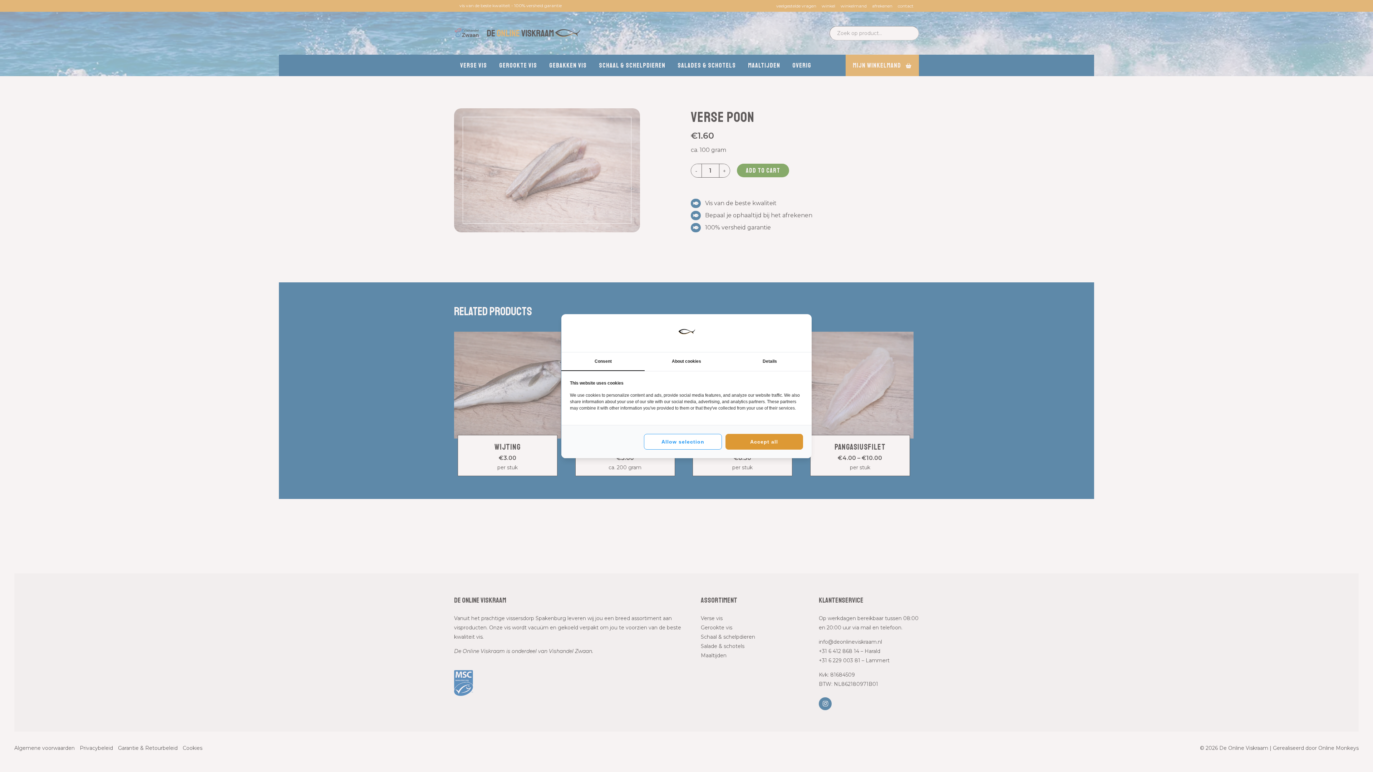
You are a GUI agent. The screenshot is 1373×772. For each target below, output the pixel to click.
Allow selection (682, 442)
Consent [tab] (603, 361)
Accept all (764, 442)
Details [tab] (770, 361)
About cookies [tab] (686, 361)
